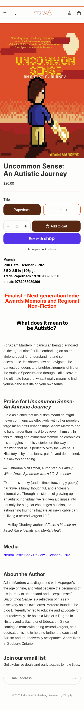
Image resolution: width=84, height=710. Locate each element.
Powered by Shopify (60, 695)
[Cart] (79, 13)
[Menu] (5, 13)
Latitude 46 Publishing (34, 695)
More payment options (42, 249)
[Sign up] (74, 678)
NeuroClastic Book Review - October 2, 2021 (37, 555)
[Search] (14, 13)
